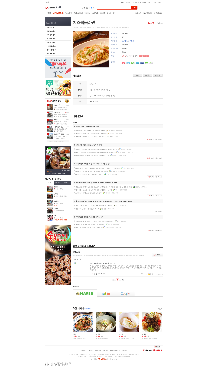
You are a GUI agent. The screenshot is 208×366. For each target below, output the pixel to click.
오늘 (49, 182)
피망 (98, 96)
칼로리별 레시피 (51, 50)
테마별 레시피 (51, 35)
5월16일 (57, 182)
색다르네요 (101, 274)
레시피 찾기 (50, 27)
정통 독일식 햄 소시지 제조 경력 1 (62, 121)
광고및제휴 (98, 350)
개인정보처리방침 (115, 350)
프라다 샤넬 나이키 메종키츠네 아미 (56, 365)
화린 (55, 216)
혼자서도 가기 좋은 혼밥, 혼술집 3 (56, 173)
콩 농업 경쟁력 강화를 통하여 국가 (63, 114)
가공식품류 (125, 44)
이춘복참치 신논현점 (60, 127)
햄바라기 (56, 120)
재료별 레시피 (51, 42)
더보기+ (160, 309)
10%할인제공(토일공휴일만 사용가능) (64, 220)
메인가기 (47, 2)
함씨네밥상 (57, 112)
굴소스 (92, 101)
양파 (91, 96)
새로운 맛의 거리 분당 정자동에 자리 (63, 107)
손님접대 (124, 41)
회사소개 (83, 350)
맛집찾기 (128, 2)
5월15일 (66, 182)
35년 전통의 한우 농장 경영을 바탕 (63, 136)
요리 (94, 8)
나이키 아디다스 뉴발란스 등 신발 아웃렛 (58, 363)
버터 (105, 96)
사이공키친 (57, 105)
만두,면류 (124, 33)
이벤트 (154, 2)
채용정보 (105, 350)
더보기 (159, 2)
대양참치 (56, 201)
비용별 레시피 (51, 53)
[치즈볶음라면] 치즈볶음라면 (99, 263)
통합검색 (87, 8)
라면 (91, 90)
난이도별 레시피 (51, 46)
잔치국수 (122, 334)
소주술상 (131, 41)
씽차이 (56, 194)
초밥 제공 (56, 205)
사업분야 (90, 350)
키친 (133, 2)
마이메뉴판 (143, 2)
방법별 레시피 (51, 31)
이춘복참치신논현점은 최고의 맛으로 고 (64, 129)
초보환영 (124, 48)
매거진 (137, 2)
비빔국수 (145, 334)
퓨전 (122, 37)
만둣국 (98, 334)
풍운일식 (56, 187)
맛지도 (149, 2)
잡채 (74, 334)
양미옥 (56, 208)
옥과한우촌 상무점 (59, 134)
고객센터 (124, 350)
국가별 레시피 (51, 38)
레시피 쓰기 (159, 139)
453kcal (123, 52)
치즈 (97, 90)
